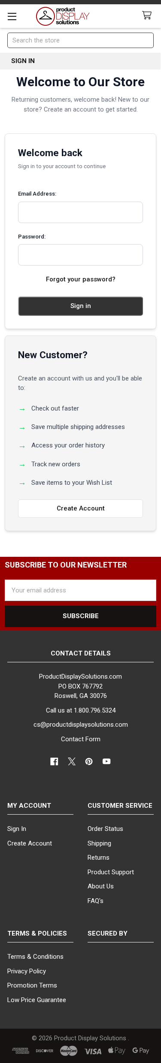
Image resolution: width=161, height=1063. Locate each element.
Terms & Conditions (35, 956)
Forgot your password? (80, 279)
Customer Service (120, 805)
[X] (71, 761)
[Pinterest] (89, 761)
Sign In (16, 829)
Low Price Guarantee (36, 1000)
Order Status (105, 829)
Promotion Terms (32, 985)
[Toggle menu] (12, 16)
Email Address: (37, 193)
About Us (101, 886)
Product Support (111, 872)
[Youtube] (106, 761)
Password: (32, 236)
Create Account (81, 508)
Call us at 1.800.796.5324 (80, 710)
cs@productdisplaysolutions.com (80, 724)
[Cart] (148, 15)
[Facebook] (54, 761)
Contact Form (80, 739)
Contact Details (81, 653)
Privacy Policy (26, 971)
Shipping (99, 843)
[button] (120, 967)
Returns (98, 857)
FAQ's (95, 901)
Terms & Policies (37, 933)
